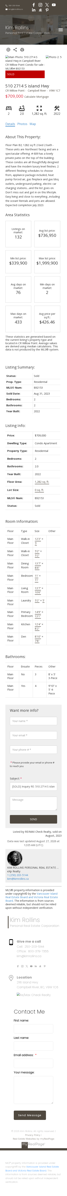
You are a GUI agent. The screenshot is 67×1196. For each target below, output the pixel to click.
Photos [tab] (22, 124)
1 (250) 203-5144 (17, 875)
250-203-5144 (14, 5)
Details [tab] (10, 124)
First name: (21, 1020)
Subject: (15, 778)
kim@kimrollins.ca (16, 9)
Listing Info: (15, 425)
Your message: (24, 1072)
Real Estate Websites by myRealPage (33, 1138)
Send (33, 819)
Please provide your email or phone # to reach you (32, 764)
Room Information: (21, 521)
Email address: (24, 1055)
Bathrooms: (15, 656)
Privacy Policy (32, 1135)
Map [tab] (33, 124)
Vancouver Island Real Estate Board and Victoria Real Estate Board (31, 897)
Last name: (21, 1038)
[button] (12, 5)
